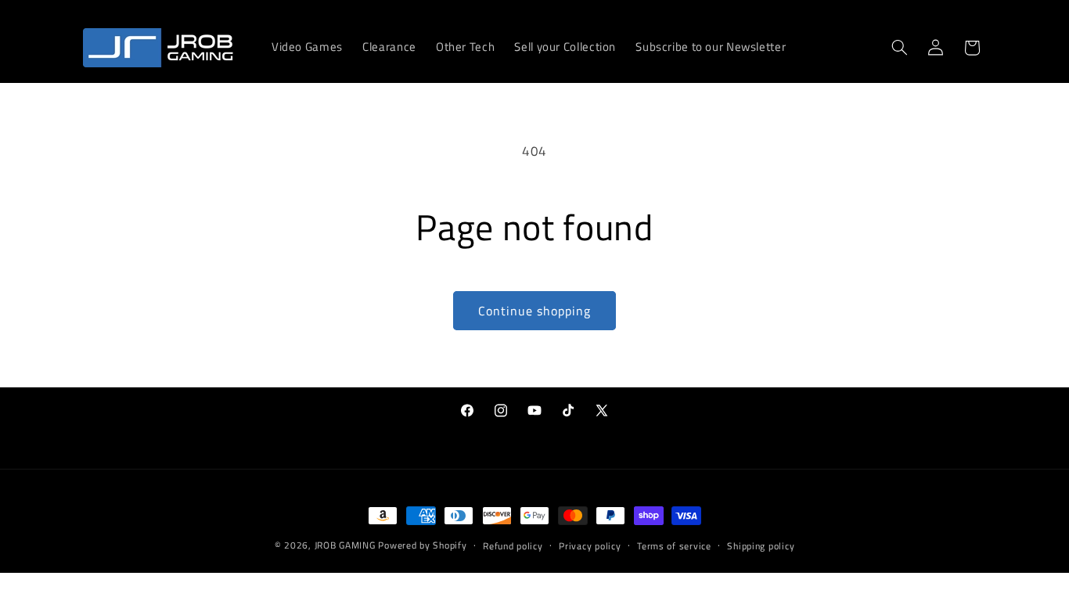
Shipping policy (760, 545)
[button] (899, 48)
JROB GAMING (345, 545)
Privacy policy (590, 545)
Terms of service (674, 545)
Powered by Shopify (422, 545)
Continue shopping (535, 310)
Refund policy (513, 545)
